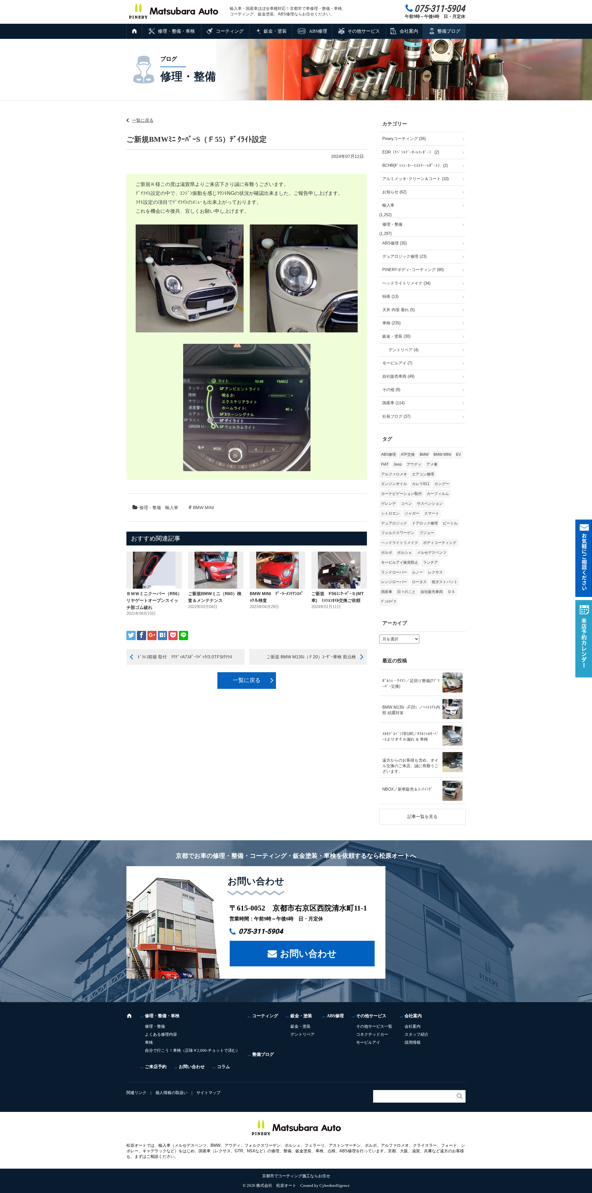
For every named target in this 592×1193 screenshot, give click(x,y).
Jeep (397, 464)
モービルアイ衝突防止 (399, 562)
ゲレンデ (388, 503)
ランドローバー (394, 572)
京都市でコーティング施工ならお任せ (296, 1176)
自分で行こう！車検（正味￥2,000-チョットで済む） (192, 1050)
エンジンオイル (394, 484)
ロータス (419, 582)
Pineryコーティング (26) (404, 138)
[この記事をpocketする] (173, 635)
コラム (223, 1066)
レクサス (435, 572)
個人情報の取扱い (171, 1092)
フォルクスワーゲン (397, 533)
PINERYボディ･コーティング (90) (413, 269)
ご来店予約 (155, 1066)
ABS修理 (318, 31)
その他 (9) (391, 389)
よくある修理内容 (161, 1034)
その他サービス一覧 (374, 1026)
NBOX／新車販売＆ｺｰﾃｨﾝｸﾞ (407, 789)
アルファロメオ (394, 474)
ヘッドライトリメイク (399, 543)
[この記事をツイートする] (131, 635)
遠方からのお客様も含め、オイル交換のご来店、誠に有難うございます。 (410, 766)
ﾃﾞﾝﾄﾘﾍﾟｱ (388, 601)
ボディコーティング (439, 543)
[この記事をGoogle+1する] (152, 635)
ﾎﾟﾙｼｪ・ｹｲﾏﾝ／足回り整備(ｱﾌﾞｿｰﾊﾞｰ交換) (411, 683)
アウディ (414, 464)
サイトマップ (208, 1092)
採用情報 (413, 1042)
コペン (406, 503)
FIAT (384, 464)
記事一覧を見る (422, 816)
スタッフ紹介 (417, 1034)
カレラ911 (421, 484)
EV (458, 454)
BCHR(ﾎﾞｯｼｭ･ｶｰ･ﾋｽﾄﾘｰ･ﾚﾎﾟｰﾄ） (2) (415, 165)
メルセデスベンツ (431, 552)
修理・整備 (150, 507)
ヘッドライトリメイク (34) (406, 283)
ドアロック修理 (425, 523)
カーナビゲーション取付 (401, 494)
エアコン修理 (423, 474)
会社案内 (409, 31)
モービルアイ (368, 1042)
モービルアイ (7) (397, 363)
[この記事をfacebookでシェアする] (141, 635)
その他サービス (363, 31)
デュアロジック (394, 523)
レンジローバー (394, 582)
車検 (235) (391, 323)
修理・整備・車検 (176, 31)
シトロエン (390, 513)
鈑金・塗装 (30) (396, 336)
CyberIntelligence (334, 1185)
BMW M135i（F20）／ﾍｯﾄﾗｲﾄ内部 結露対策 (411, 710)
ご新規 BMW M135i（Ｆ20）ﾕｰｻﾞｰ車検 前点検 (311, 656)
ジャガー (412, 513)
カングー (441, 484)
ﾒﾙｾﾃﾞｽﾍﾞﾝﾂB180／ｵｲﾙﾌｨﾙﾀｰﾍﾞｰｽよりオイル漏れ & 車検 (410, 736)
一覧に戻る (143, 120)
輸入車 (171, 507)
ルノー (417, 572)
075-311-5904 (261, 931)
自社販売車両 (432, 592)
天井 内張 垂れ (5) (398, 309)
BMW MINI (203, 507)
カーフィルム (438, 494)
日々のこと (406, 592)
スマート (431, 513)
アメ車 (432, 464)
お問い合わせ (308, 953)
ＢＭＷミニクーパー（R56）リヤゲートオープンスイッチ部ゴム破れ (154, 600)
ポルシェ (404, 552)
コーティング (230, 31)
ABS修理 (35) (394, 243)
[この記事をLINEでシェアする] (183, 635)
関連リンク (136, 1092)
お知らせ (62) (394, 192)
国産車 (386, 592)
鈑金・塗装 (275, 31)
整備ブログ (448, 31)
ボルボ (386, 552)
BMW (424, 454)
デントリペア (302, 1034)
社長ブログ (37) (396, 416)
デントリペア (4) (403, 350)
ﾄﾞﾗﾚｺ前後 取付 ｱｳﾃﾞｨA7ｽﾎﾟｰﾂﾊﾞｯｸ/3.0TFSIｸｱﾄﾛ (185, 656)
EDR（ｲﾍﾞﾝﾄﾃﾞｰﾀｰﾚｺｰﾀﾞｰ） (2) (410, 152)
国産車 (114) (393, 403)
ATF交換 (408, 454)
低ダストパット (445, 582)
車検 (149, 1042)
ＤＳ (451, 592)
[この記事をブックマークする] (162, 635)
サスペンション (430, 503)
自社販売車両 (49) (398, 376)
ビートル (450, 523)
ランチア (430, 562)
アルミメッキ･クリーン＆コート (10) (415, 178)
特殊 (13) (390, 296)
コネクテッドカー (372, 1034)
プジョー (426, 533)
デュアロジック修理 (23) (404, 256)
